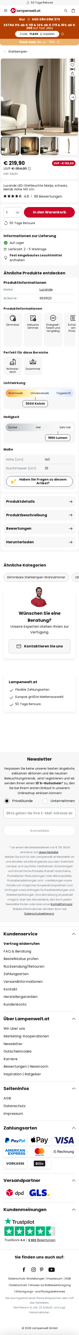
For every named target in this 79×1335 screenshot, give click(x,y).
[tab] (39, 969)
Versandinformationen (23, 981)
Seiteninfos (16, 1088)
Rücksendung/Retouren (24, 966)
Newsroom (39, 1066)
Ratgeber (33, 1074)
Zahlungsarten (16, 973)
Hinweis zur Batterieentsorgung (50, 1285)
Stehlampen (17, 51)
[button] (10, 146)
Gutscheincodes (18, 1051)
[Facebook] (27, 1269)
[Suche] (65, 10)
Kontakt (10, 989)
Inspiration (13, 1074)
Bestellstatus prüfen (21, 958)
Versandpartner (22, 1180)
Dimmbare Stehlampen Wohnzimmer (36, 577)
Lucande (46, 289)
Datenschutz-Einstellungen (26, 1278)
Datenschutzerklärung (39, 913)
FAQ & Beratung (17, 951)
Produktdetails (20, 501)
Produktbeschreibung (26, 515)
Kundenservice (21, 934)
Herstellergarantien (21, 996)
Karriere (11, 1059)
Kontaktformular (61, 904)
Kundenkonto (15, 1004)
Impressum (13, 1113)
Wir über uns (14, 1028)
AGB (7, 1098)
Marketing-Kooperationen (26, 1036)
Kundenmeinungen (25, 1209)
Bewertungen (18, 528)
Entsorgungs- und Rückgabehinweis (40, 1291)
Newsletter (13, 1043)
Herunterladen (20, 542)
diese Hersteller (48, 852)
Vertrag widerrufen (22, 943)
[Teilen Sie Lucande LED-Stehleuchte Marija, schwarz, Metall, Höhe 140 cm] (72, 73)
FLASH (37, 34)
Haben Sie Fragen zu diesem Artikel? (42, 481)
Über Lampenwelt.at (26, 1019)
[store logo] (28, 10)
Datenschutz (15, 1105)
